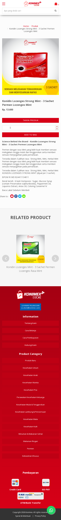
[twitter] (20, 196)
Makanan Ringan (30, 441)
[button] (57, 126)
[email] (12, 196)
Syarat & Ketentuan (23, 516)
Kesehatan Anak (30, 375)
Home (26, 26)
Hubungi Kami (30, 345)
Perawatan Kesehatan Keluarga (30, 397)
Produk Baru (30, 360)
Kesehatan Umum (30, 368)
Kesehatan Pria (30, 390)
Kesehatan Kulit (30, 426)
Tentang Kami (30, 323)
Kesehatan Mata (30, 419)
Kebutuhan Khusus (30, 456)
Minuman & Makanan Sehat (31, 434)
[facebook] (16, 196)
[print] (24, 196)
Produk (34, 26)
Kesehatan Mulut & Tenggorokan (30, 404)
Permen (30, 448)
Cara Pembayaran (30, 337)
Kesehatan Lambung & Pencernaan (30, 412)
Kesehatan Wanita (31, 382)
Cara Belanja (30, 330)
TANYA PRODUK (30, 120)
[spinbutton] (10, 128)
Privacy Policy (40, 516)
